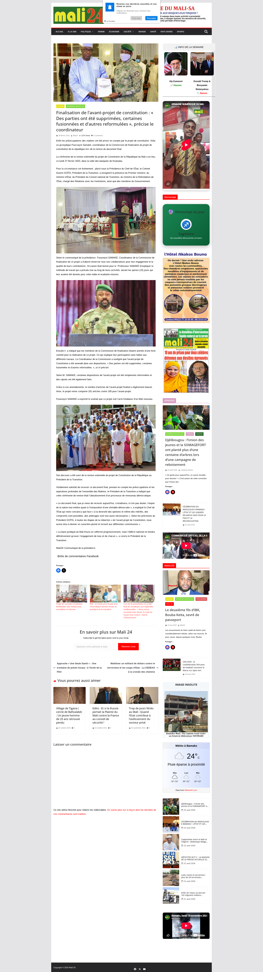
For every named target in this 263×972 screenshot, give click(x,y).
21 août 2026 (189, 881)
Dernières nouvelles (75, 106)
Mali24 (75, 136)
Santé (153, 31)
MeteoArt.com (191, 790)
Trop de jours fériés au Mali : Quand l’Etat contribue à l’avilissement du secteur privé (141, 715)
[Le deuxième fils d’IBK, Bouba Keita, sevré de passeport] (186, 582)
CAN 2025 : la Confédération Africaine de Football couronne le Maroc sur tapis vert (194, 666)
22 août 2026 (189, 828)
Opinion (190, 434)
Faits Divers (167, 31)
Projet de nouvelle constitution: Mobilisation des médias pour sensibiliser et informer (69, 606)
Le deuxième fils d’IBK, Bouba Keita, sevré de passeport (182, 615)
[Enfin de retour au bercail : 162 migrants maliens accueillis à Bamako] (171, 895)
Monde (142, 31)
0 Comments (98, 136)
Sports (180, 31)
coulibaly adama (187, 470)
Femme (101, 31)
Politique (86, 31)
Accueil (59, 31)
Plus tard (136, 18)
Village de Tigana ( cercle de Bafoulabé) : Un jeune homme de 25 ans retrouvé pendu (69, 715)
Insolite (169, 604)
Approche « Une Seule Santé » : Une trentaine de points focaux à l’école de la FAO (79, 667)
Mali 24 (72, 967)
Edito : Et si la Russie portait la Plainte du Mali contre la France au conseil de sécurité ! (105, 715)
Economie (114, 31)
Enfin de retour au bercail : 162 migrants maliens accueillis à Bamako (193, 894)
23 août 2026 (189, 810)
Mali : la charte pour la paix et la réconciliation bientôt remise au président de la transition (104, 606)
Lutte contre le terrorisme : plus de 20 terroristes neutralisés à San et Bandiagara (193, 876)
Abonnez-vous (128, 646)
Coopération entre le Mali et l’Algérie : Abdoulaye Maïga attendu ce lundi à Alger (194, 840)
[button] (92, 32)
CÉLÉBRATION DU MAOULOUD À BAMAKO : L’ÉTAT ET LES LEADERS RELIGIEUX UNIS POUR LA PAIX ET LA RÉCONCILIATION (194, 513)
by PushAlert (111, 21)
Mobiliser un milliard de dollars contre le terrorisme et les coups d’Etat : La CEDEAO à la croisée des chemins (131, 667)
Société (127, 31)
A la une (72, 31)
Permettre (151, 18)
